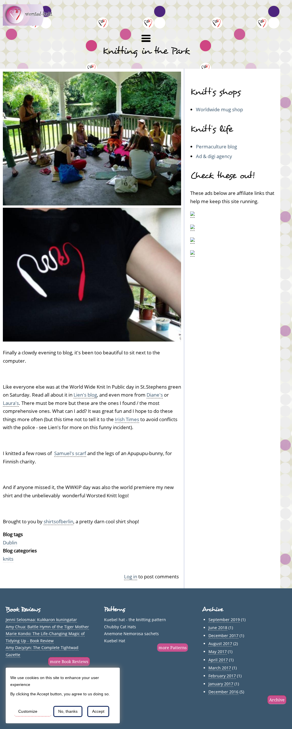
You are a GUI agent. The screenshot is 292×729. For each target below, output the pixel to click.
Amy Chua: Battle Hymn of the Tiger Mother (47, 626)
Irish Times (127, 419)
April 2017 (218, 660)
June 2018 (217, 627)
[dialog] (63, 695)
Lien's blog (85, 394)
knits (8, 559)
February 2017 (222, 675)
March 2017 (219, 668)
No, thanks (68, 711)
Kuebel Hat (114, 640)
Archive (277, 699)
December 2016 (223, 691)
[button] (146, 38)
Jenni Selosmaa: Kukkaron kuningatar (41, 619)
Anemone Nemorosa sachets (131, 633)
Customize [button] (27, 711)
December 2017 (223, 635)
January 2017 (220, 683)
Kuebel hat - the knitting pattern (135, 619)
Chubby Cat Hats (120, 626)
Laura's (11, 403)
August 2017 (220, 643)
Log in (130, 576)
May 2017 (217, 651)
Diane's (155, 394)
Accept (98, 711)
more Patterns (172, 647)
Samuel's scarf (70, 453)
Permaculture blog (216, 146)
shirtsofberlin (58, 521)
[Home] (31, 24)
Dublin (10, 542)
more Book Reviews (69, 661)
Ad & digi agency (214, 156)
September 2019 (224, 619)
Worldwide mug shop (219, 109)
